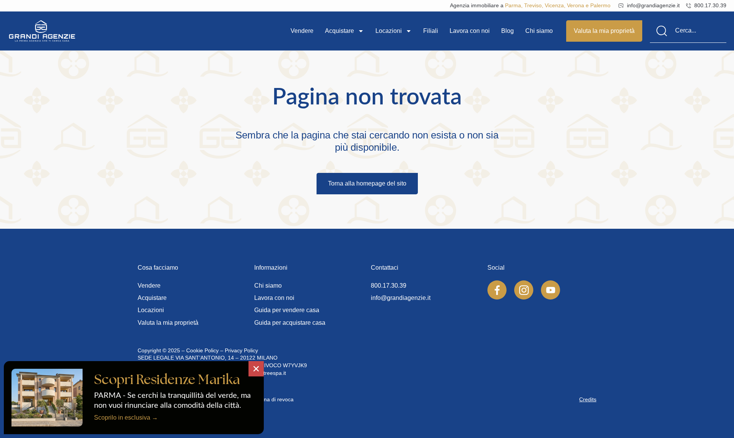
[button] (256, 368)
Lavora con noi (470, 31)
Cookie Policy (202, 350)
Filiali (430, 31)
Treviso (533, 5)
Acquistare (339, 31)
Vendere (302, 31)
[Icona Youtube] (550, 290)
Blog (507, 31)
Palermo (600, 5)
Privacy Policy (241, 350)
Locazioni (388, 31)
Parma (513, 5)
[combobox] (688, 31)
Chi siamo (539, 31)
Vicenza (554, 5)
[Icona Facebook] (497, 290)
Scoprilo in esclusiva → (126, 417)
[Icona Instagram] (523, 290)
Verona (575, 5)
